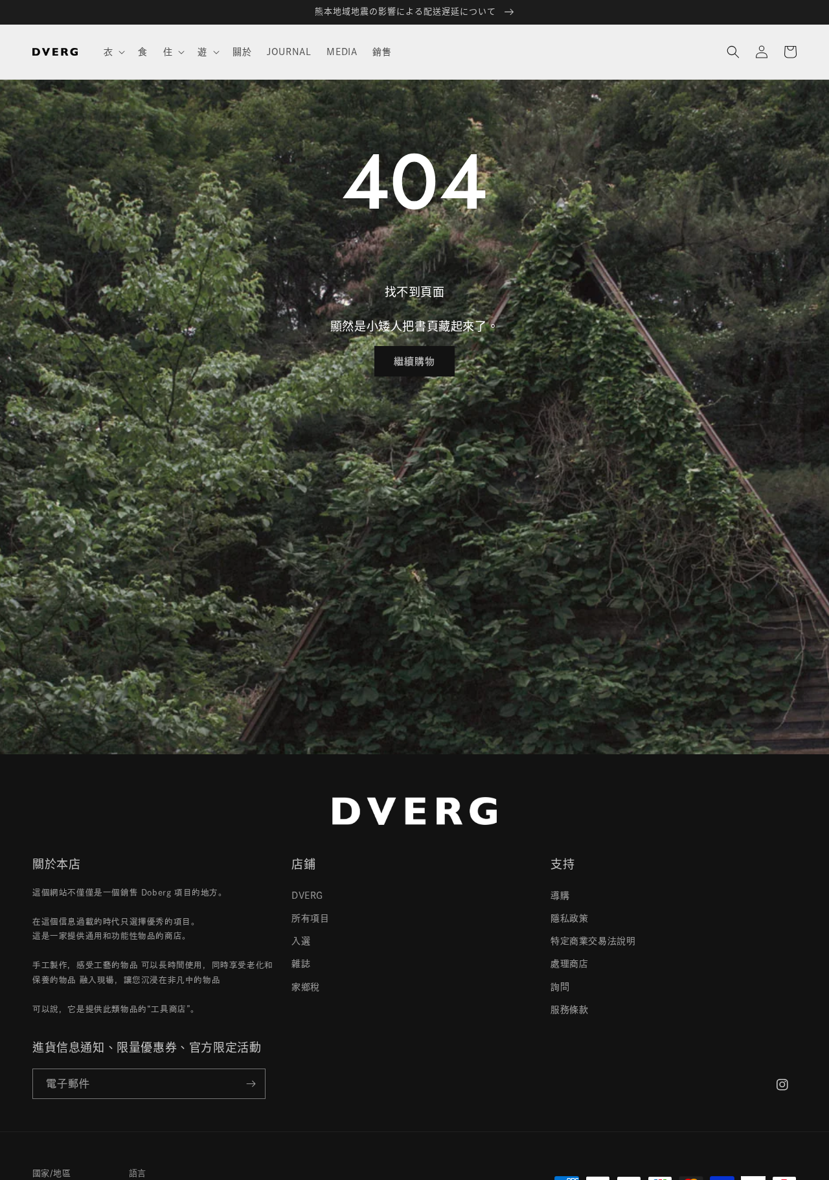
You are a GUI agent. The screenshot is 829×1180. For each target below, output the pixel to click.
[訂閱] (250, 1084)
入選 (300, 940)
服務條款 (569, 1009)
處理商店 (569, 963)
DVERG (307, 895)
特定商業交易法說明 (593, 940)
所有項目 (310, 918)
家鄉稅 (305, 986)
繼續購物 (414, 361)
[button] (113, 51)
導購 (560, 895)
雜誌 (300, 963)
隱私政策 (569, 918)
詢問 (560, 986)
